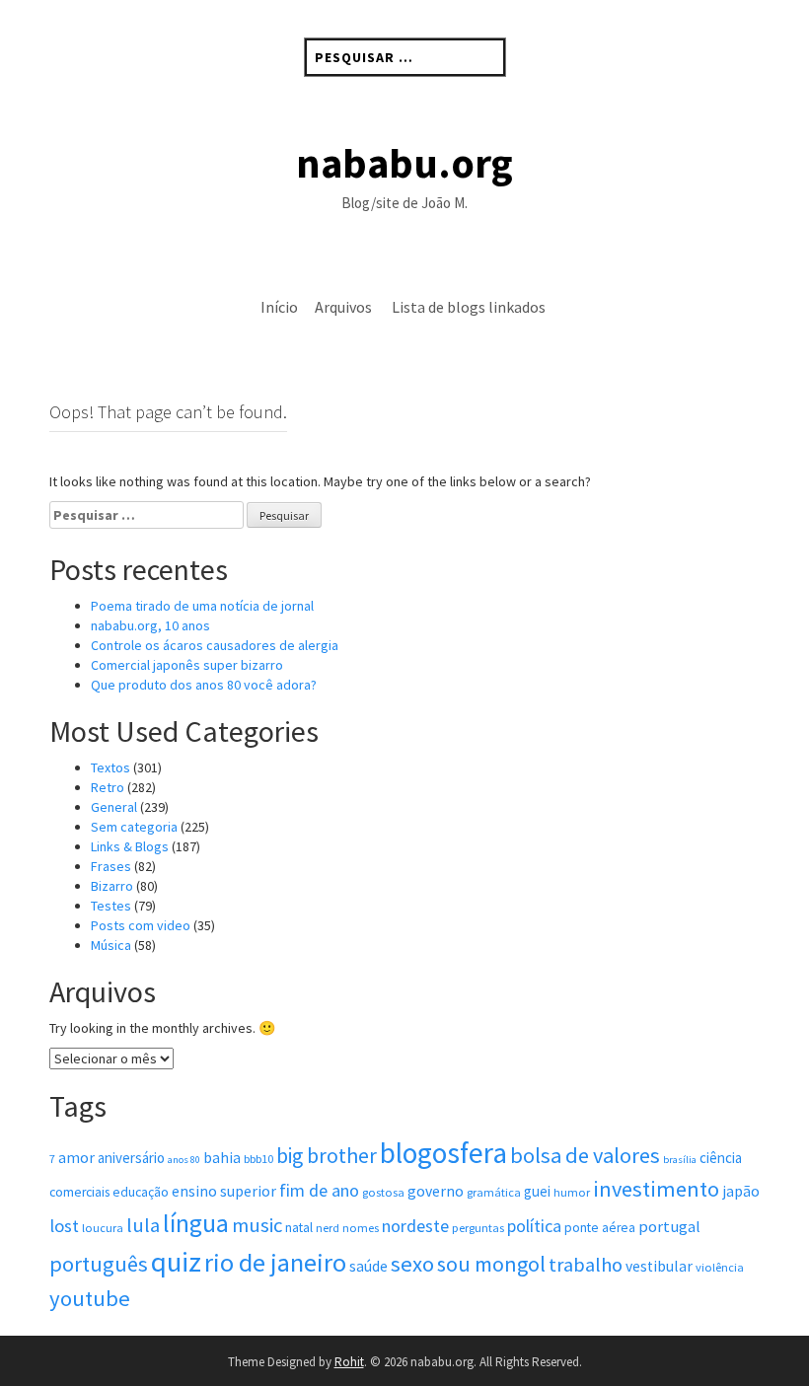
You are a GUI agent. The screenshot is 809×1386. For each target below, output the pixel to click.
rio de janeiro (275, 1262)
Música (111, 945)
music (257, 1225)
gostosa (383, 1192)
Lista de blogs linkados (469, 307)
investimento (656, 1189)
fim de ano (319, 1190)
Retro (107, 787)
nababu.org (404, 162)
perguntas (478, 1227)
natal (299, 1227)
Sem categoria (134, 827)
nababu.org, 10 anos (150, 625)
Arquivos (343, 307)
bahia (222, 1157)
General (114, 807)
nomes (360, 1227)
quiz (176, 1261)
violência (720, 1267)
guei (537, 1191)
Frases (111, 866)
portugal (669, 1226)
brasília (680, 1159)
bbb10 (258, 1158)
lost (64, 1225)
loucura (102, 1227)
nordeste (415, 1225)
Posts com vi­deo (140, 925)
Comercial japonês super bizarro (187, 665)
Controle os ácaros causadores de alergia (214, 645)
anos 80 (184, 1159)
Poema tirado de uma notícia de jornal (202, 606)
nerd (327, 1227)
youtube (89, 1298)
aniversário (131, 1157)
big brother (326, 1155)
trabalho (586, 1264)
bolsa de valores (585, 1155)
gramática (494, 1192)
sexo (412, 1263)
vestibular (659, 1266)
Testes (111, 905)
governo (435, 1191)
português (98, 1263)
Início (279, 307)
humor (571, 1192)
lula (143, 1225)
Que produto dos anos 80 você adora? (204, 684)
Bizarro (112, 886)
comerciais (79, 1192)
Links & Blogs (130, 846)
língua (196, 1223)
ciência (720, 1157)
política (534, 1225)
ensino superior (224, 1191)
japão (741, 1191)
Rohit (349, 1361)
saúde (368, 1266)
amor (76, 1157)
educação (140, 1192)
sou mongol (491, 1263)
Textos (110, 767)
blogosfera (443, 1152)
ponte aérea (599, 1227)
